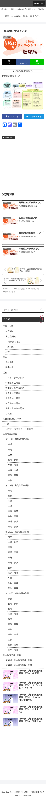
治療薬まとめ (9, 137)
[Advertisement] (23, 164)
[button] (41, 309)
